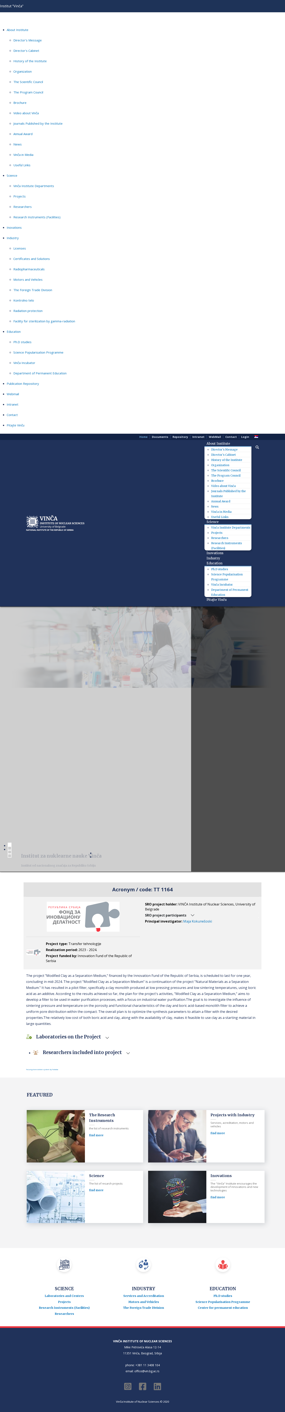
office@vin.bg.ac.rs (146, 1371)
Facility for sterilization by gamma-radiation (44, 321)
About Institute (17, 30)
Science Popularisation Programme (38, 352)
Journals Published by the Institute (38, 123)
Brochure (19, 103)
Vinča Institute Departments (33, 186)
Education (14, 331)
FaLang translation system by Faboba (42, 1069)
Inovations (14, 227)
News (17, 144)
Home (143, 437)
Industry (13, 238)
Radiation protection (28, 311)
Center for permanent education (223, 1308)
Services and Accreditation (143, 1296)
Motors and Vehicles (28, 279)
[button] (255, 447)
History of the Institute (30, 61)
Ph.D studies (22, 342)
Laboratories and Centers (64, 1296)
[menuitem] (219, 444)
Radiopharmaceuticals (29, 269)
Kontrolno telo (23, 300)
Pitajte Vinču (15, 425)
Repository (180, 437)
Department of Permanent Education (40, 373)
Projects (19, 196)
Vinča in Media (23, 155)
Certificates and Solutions (31, 259)
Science (12, 175)
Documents (160, 437)
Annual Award (23, 134)
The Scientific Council (28, 82)
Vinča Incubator (24, 363)
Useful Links (21, 165)
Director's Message (27, 40)
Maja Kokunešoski (197, 921)
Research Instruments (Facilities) (37, 217)
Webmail (13, 394)
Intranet (12, 404)
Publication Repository (23, 383)
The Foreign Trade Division (32, 290)
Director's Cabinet (26, 50)
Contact (12, 415)
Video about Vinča (26, 113)
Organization (22, 71)
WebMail (215, 437)
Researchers (22, 207)
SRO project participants (165, 915)
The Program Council (28, 92)
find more (96, 1135)
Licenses (19, 248)
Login (245, 437)
